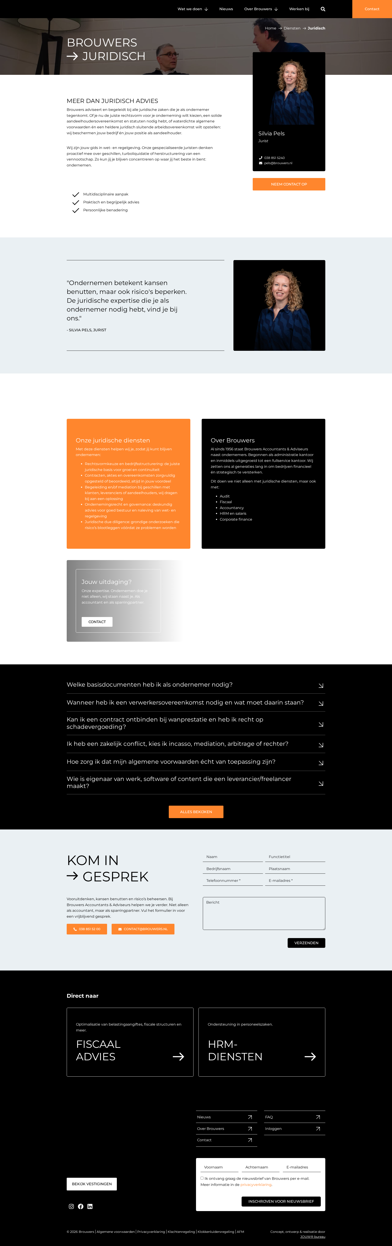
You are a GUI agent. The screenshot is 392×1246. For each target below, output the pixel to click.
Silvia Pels (271, 133)
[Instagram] (71, 1206)
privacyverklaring (256, 1185)
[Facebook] (80, 1206)
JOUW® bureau (312, 1237)
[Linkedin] (90, 1206)
